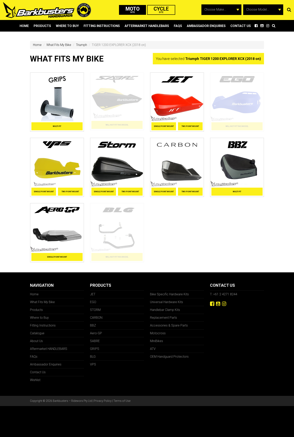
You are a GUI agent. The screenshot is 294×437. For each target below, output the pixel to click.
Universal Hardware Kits (166, 302)
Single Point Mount (164, 126)
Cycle (161, 9)
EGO (93, 302)
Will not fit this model (117, 125)
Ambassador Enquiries (206, 26)
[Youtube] (218, 304)
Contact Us (240, 26)
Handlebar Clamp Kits (165, 310)
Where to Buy (67, 26)
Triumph (81, 45)
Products (42, 26)
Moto (132, 9)
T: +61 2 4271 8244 (223, 294)
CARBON (96, 318)
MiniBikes (156, 341)
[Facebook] (212, 304)
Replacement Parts (163, 318)
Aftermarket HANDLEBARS (147, 26)
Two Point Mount (190, 126)
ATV (153, 349)
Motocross (158, 333)
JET (92, 294)
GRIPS (94, 349)
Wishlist (35, 380)
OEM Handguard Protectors (169, 356)
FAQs (178, 26)
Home (24, 26)
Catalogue (37, 333)
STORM (95, 310)
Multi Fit (57, 126)
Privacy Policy (103, 400)
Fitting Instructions (102, 26)
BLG (93, 356)
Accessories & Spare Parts (169, 325)
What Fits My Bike (58, 45)
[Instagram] (224, 304)
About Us (36, 341)
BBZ (93, 325)
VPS (93, 364)
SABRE (95, 341)
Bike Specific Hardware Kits (169, 294)
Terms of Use (121, 400)
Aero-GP (96, 333)
